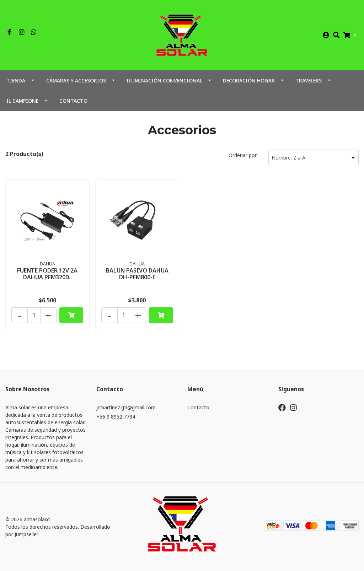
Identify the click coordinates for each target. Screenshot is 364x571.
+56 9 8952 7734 (115, 416)
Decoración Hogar (249, 80)
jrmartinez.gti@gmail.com (126, 407)
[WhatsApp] (34, 32)
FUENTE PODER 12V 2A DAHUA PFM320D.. (47, 273)
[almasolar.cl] (181, 34)
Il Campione (22, 100)
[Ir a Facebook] (9, 32)
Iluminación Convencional (164, 80)
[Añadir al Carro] (71, 315)
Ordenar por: (243, 155)
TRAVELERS (308, 80)
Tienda (15, 80)
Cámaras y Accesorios (76, 80)
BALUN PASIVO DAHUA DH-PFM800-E (137, 273)
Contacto (73, 100)
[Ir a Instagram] (22, 32)
